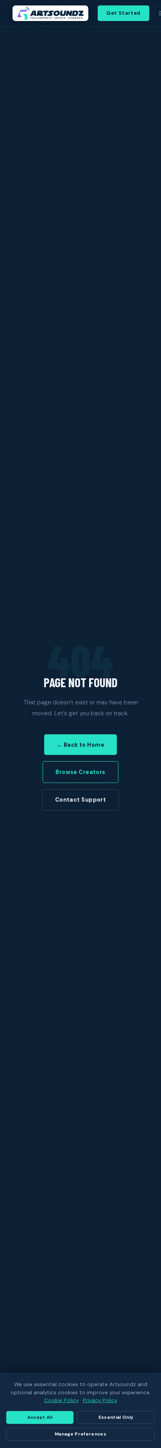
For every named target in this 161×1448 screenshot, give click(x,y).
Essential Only (116, 1417)
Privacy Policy (100, 1400)
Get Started (123, 13)
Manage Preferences (80, 1434)
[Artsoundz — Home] (50, 13)
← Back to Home (80, 744)
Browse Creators (80, 772)
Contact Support (80, 799)
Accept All (39, 1417)
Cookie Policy (61, 1400)
